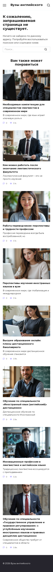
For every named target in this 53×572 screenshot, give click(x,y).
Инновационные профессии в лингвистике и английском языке (24, 463)
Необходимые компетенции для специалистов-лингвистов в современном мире (24, 108)
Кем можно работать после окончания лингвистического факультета (22, 168)
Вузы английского (26, 5)
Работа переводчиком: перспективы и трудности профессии (26, 227)
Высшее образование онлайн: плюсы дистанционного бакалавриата (22, 343)
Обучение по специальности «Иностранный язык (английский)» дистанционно (25, 404)
